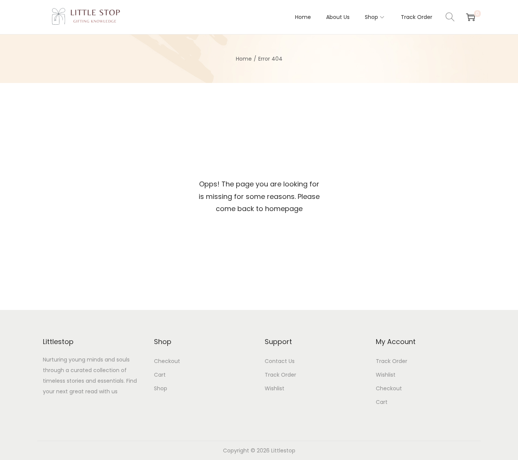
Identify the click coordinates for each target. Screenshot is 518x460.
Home (244, 59)
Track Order (280, 375)
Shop (160, 388)
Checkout (167, 361)
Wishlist (274, 388)
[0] (470, 17)
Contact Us (280, 361)
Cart (160, 375)
